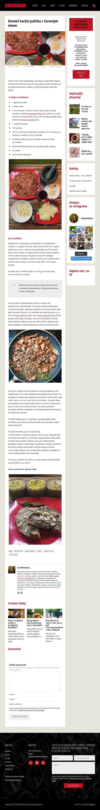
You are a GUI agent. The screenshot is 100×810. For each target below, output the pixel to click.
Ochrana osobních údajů (14, 776)
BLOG (44, 5)
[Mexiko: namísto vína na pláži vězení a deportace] (74, 123)
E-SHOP (62, 5)
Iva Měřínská (30, 66)
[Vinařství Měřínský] (15, 5)
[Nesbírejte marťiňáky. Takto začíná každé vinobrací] (73, 230)
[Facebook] (21, 593)
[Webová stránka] (18, 593)
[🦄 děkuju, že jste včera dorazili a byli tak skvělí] (89, 246)
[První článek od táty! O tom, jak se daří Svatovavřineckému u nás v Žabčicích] (54, 613)
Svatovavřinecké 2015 (23, 315)
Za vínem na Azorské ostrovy (86, 109)
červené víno (18, 551)
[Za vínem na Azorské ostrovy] (74, 109)
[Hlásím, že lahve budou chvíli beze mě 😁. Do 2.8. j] (81, 238)
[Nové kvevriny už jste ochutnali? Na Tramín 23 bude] (89, 238)
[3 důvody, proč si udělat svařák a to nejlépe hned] (74, 138)
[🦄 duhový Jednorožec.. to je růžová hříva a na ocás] (73, 238)
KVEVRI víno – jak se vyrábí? (86, 152)
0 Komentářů (56, 66)
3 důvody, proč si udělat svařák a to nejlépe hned (86, 138)
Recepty (72, 186)
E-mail (12, 699)
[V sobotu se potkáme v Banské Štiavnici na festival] (81, 246)
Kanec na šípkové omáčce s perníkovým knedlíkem (15, 624)
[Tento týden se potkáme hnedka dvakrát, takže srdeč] (73, 246)
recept (39, 551)
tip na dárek (13, 554)
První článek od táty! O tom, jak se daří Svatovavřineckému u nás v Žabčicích (54, 625)
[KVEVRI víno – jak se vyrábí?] (74, 152)
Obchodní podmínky (13, 780)
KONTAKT (85, 5)
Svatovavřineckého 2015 (36, 113)
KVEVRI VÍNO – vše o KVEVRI (80, 176)
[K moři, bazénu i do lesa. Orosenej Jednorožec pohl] (81, 230)
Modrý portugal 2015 (30, 120)
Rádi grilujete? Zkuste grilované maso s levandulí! (34, 623)
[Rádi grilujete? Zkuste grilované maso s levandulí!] (35, 613)
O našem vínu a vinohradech (80, 181)
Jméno (12, 694)
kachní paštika (29, 551)
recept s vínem (49, 551)
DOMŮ (35, 5)
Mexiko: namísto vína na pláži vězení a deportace (86, 123)
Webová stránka (15, 704)
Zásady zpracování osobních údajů (31, 710)
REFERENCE (73, 5)
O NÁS (52, 5)
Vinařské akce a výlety (78, 191)
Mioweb (92, 804)
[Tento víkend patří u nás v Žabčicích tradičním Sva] (89, 230)
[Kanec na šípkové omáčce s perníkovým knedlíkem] (16, 613)
